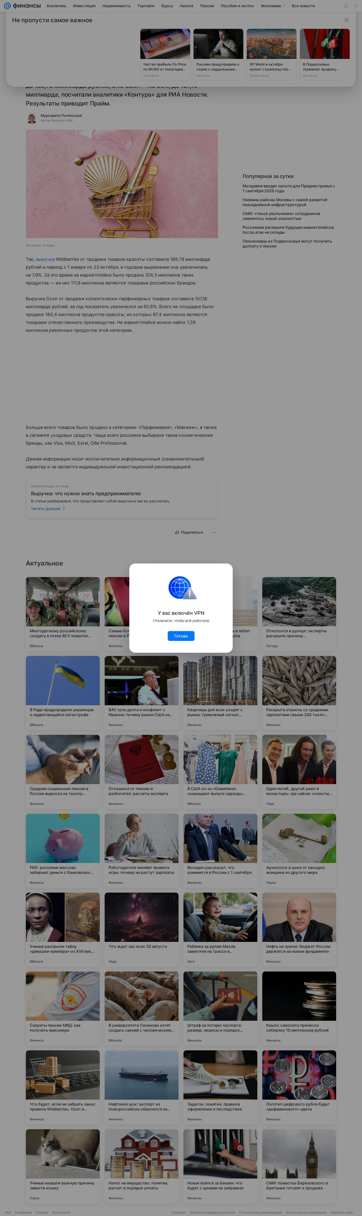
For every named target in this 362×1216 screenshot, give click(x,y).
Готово (181, 636)
